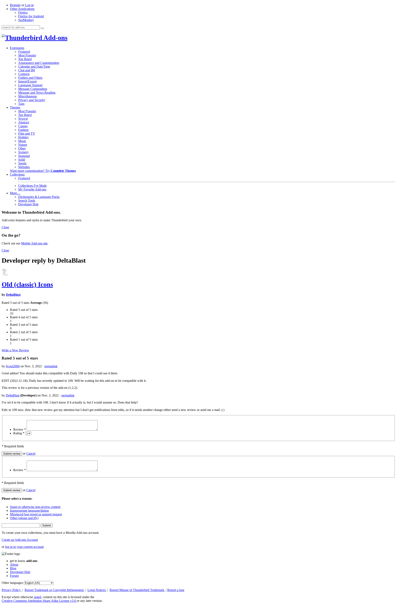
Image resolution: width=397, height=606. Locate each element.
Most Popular (27, 55)
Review (19, 429)
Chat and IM (26, 70)
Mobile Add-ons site (34, 243)
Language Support (30, 85)
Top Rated (25, 59)
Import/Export (27, 81)
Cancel (30, 453)
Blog (13, 568)
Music (22, 141)
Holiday (23, 137)
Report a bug (175, 590)
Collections (17, 174)
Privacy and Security (31, 100)
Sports (22, 163)
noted (37, 597)
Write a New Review (15, 350)
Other (22, 148)
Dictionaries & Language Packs (39, 197)
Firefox (23, 12)
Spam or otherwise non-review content (35, 507)
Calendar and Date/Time (34, 66)
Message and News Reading (36, 92)
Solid (21, 159)
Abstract (23, 122)
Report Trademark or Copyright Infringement (54, 590)
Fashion (23, 130)
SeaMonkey (26, 20)
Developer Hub (28, 204)
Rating (18, 433)
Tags (21, 103)
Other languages (12, 582)
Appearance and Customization (38, 63)
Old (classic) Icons (27, 284)
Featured (24, 51)
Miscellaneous (27, 96)
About (14, 564)
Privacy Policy (12, 590)
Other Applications (22, 9)
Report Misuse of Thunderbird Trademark (137, 590)
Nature (22, 144)
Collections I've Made (32, 185)
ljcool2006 (13, 366)
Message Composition (32, 89)
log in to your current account (24, 547)
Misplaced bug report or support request (36, 514)
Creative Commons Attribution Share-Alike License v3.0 (39, 600)
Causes (23, 126)
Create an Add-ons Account (20, 539)
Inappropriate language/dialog (29, 510)
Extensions (17, 48)
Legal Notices (96, 590)
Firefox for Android (31, 16)
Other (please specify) (24, 518)
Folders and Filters (30, 77)
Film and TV (26, 133)
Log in (29, 5)
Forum (14, 575)
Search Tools (26, 200)
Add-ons (54, 37)
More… (15, 193)
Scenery (23, 152)
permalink (50, 366)
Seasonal (24, 156)
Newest (23, 118)
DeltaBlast (13, 294)
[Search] (42, 28)
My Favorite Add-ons (32, 189)
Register (15, 5)
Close (5, 227)
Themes (15, 107)
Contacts (24, 74)
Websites (24, 167)
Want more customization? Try (43, 170)
